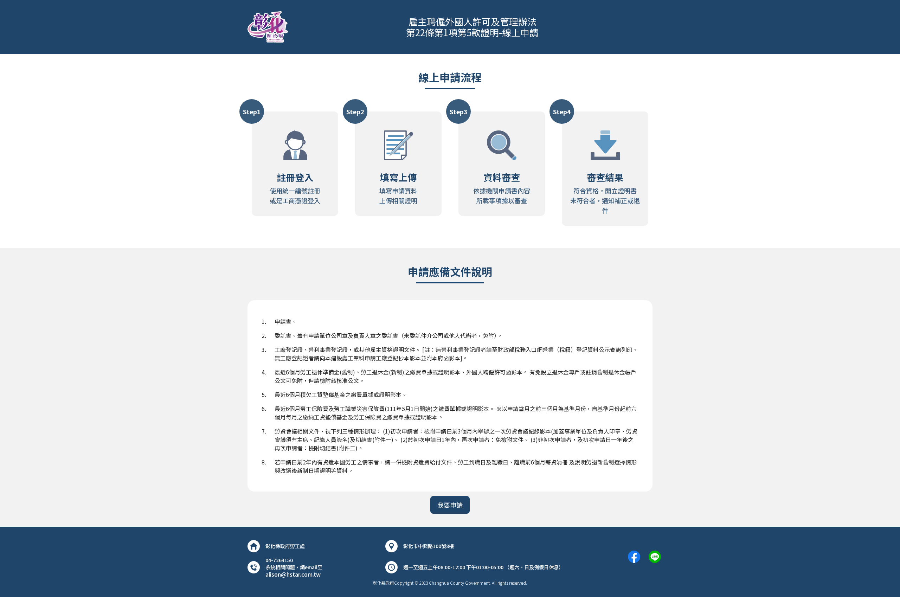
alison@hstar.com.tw (293, 574)
